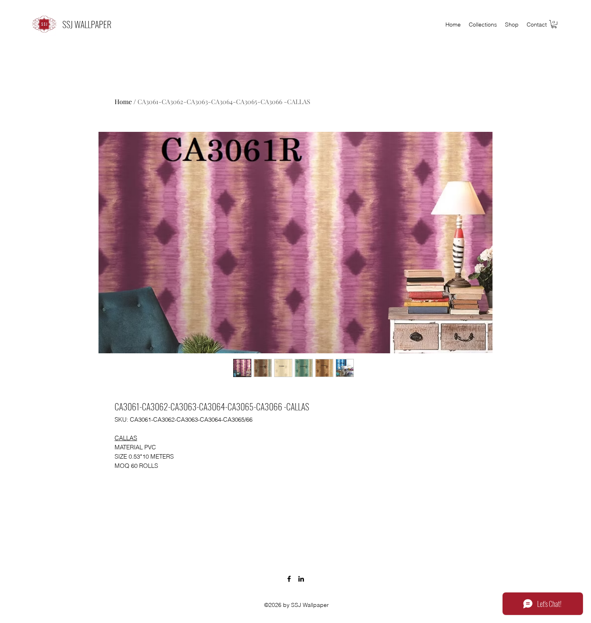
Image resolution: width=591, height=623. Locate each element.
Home (123, 101)
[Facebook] (289, 579)
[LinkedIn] (301, 579)
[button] (554, 24)
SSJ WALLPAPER (86, 24)
